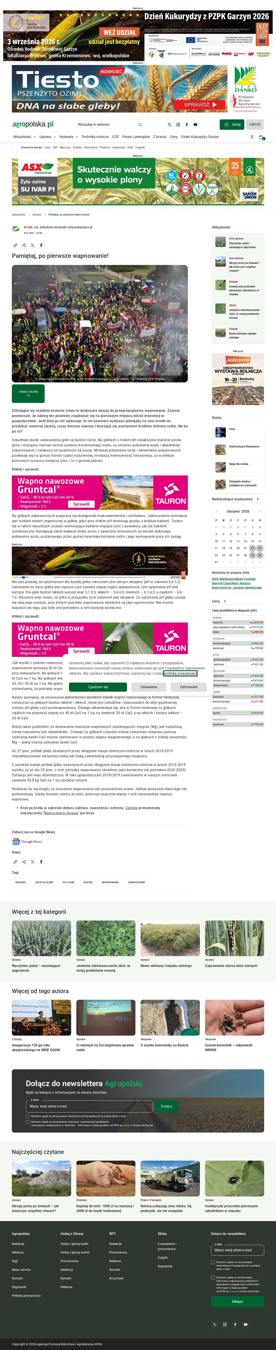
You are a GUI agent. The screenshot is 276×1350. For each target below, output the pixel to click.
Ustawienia (149, 687)
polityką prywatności (180, 673)
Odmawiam (189, 687)
